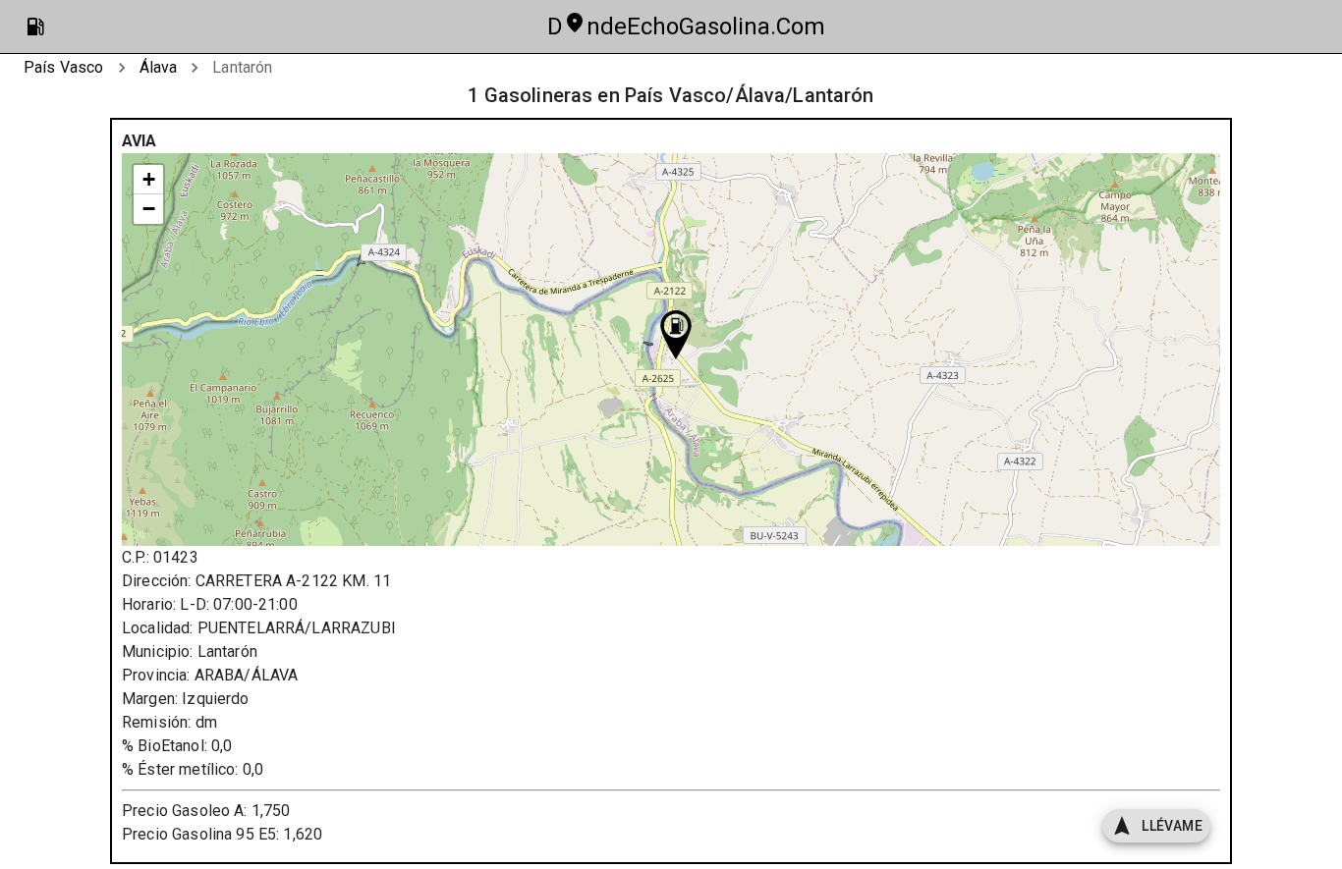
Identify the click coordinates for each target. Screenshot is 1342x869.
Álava (159, 67)
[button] (675, 334)
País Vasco (64, 67)
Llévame (1172, 826)
